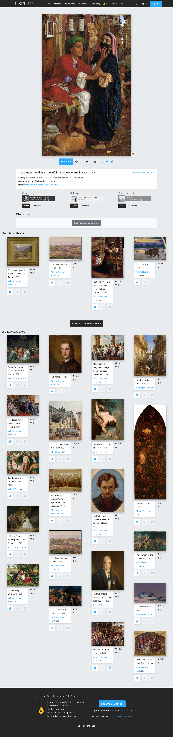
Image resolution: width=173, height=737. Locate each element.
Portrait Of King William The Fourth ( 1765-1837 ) (102, 597)
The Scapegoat (142, 264)
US (152, 614)
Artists (57, 3)
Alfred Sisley (56, 452)
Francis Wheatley (15, 547)
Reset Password (125, 716)
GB (15, 285)
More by (86, 323)
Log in (144, 3)
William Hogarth (15, 378)
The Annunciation (143, 503)
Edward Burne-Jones (144, 511)
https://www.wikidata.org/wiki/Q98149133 (42, 184)
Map (47, 3)
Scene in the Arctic (143, 606)
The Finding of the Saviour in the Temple (16, 423)
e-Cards (82, 3)
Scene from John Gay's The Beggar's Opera (16, 370)
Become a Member (112, 703)
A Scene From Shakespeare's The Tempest (16, 539)
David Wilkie (98, 605)
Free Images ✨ (98, 3)
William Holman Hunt (145, 172)
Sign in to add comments (86, 223)
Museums (69, 3)
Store (113, 3)
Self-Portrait (56, 377)
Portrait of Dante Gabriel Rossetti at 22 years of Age (101, 519)
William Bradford (142, 614)
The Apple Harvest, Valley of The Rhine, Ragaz (17, 273)
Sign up (156, 3)
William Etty (13, 489)
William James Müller (144, 387)
